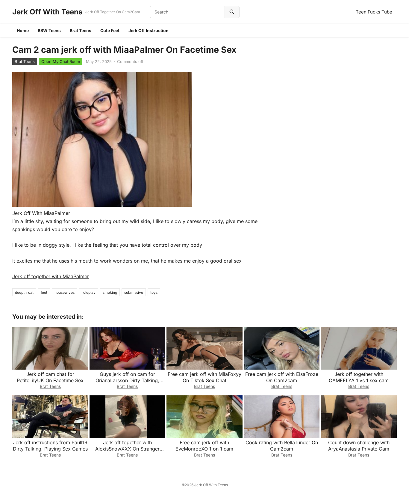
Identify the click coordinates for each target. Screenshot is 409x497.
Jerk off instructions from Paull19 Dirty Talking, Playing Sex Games (50, 445)
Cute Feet (109, 30)
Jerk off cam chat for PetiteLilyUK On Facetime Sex (50, 377)
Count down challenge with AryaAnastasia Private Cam (359, 445)
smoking (110, 292)
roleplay (89, 292)
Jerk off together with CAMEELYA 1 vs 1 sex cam (359, 377)
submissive (133, 292)
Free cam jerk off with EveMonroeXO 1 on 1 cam (204, 445)
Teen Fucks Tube (374, 12)
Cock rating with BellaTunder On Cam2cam (282, 445)
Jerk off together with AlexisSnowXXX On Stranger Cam (127, 448)
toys (153, 292)
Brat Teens (80, 30)
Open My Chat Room (60, 61)
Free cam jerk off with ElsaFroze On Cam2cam (281, 377)
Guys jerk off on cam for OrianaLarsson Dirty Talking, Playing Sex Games (127, 380)
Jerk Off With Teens (47, 11)
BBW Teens (49, 30)
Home (23, 30)
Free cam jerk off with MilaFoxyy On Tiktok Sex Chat (204, 377)
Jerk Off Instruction (148, 30)
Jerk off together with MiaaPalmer (50, 276)
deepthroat (24, 292)
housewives (64, 292)
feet (44, 292)
